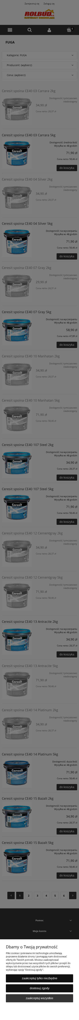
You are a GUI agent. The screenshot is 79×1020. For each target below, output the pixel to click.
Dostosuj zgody (39, 988)
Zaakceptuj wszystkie (39, 998)
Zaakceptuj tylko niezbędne (39, 978)
